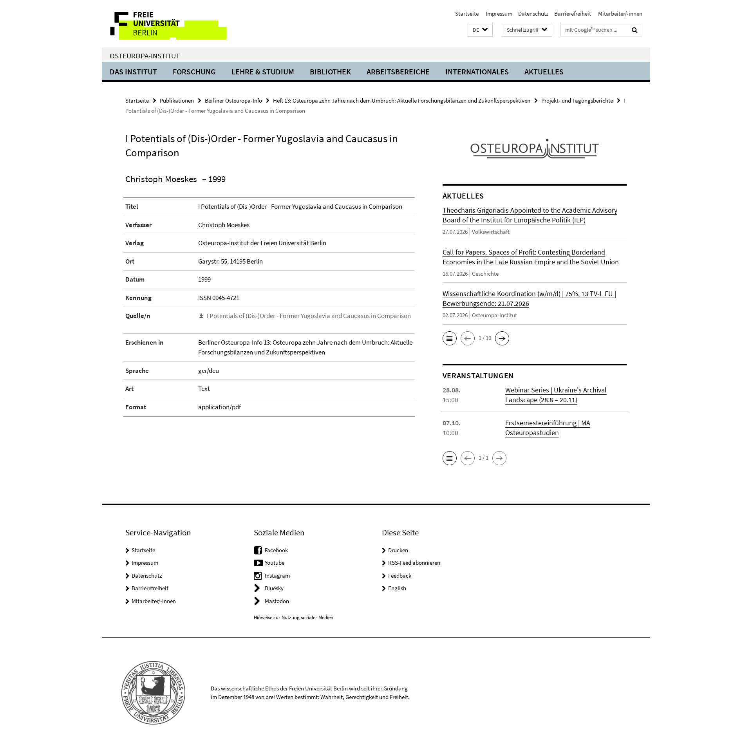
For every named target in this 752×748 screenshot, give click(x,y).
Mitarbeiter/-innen (619, 13)
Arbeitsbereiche (398, 71)
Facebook (276, 550)
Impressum (498, 13)
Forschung (194, 71)
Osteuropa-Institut (145, 55)
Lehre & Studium (262, 71)
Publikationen (177, 100)
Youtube (274, 562)
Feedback (399, 575)
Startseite (467, 13)
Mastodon (277, 601)
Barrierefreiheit (572, 13)
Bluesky (274, 588)
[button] (480, 30)
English (397, 588)
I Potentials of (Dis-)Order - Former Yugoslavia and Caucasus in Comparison (309, 315)
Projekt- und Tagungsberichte (577, 100)
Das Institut (133, 71)
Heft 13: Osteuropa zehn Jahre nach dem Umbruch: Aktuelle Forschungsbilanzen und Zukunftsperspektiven (401, 100)
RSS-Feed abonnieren (414, 562)
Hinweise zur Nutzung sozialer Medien (293, 617)
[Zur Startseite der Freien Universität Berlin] (167, 24)
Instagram (277, 575)
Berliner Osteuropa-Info (233, 100)
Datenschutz (533, 13)
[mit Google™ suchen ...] (634, 29)
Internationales (477, 71)
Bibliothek (330, 71)
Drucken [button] (398, 550)
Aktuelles (544, 71)
